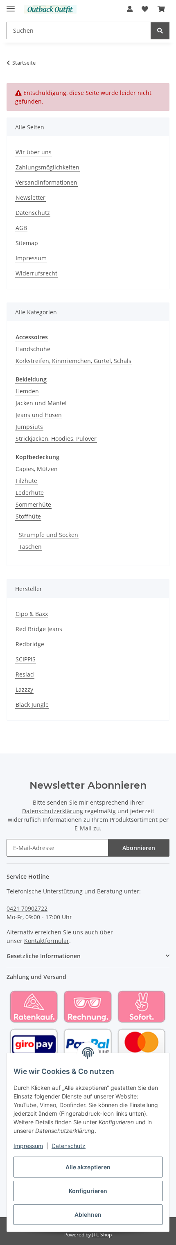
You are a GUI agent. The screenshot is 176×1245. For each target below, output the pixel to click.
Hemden (27, 391)
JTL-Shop (102, 1234)
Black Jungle (32, 704)
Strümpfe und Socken (48, 535)
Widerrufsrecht (36, 273)
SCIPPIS (26, 659)
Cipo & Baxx (32, 614)
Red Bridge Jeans (39, 629)
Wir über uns (34, 152)
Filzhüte (26, 481)
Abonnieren (138, 848)
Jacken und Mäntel (41, 403)
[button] (129, 9)
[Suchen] (160, 30)
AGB (21, 228)
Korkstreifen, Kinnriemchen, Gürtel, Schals (73, 361)
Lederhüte (30, 492)
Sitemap (27, 243)
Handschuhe (33, 349)
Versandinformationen (46, 182)
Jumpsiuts (29, 427)
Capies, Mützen (37, 469)
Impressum (28, 1145)
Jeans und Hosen (39, 415)
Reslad (25, 674)
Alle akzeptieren (88, 1167)
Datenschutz (69, 1145)
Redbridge (30, 644)
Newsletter (30, 197)
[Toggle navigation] (11, 5)
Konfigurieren (88, 1190)
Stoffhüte (28, 516)
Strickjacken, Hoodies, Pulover (56, 438)
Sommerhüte (33, 504)
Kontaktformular (46, 941)
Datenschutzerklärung (52, 811)
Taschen (30, 546)
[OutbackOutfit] (50, 9)
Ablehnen (88, 1214)
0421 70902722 (27, 908)
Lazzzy (24, 689)
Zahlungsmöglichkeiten (47, 167)
